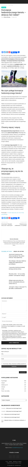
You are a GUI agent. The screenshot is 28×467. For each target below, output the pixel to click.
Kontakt (10, 461)
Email (2, 358)
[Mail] (17, 456)
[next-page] (15, 293)
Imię (2, 353)
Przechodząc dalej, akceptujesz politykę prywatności (14, 363)
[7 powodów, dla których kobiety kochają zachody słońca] (4, 269)
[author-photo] (14, 237)
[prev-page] (13, 293)
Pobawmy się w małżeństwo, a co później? (21, 224)
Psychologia (10, 5)
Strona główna (4, 5)
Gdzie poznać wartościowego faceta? (14, 408)
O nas (7, 461)
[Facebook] (10, 456)
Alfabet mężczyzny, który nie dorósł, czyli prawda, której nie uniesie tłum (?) (16, 282)
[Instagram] (14, 456)
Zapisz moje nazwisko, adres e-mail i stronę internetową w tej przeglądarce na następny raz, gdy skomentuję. (13, 326)
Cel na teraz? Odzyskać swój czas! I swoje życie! (6, 224)
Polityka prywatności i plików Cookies (14, 463)
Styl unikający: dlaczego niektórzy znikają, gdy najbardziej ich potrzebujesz (17, 262)
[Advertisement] (14, 36)
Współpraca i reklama (17, 461)
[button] (2, 2)
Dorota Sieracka (7, 17)
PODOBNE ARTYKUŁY (6, 251)
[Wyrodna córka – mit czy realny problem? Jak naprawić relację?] (4, 275)
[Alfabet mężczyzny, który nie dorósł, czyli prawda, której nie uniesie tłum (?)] (4, 282)
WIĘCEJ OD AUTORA (19, 251)
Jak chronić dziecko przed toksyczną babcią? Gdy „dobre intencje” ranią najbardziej (16, 256)
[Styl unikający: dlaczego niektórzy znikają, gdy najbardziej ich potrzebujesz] (4, 262)
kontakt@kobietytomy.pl (17, 447)
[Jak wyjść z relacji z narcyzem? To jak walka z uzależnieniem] (4, 288)
